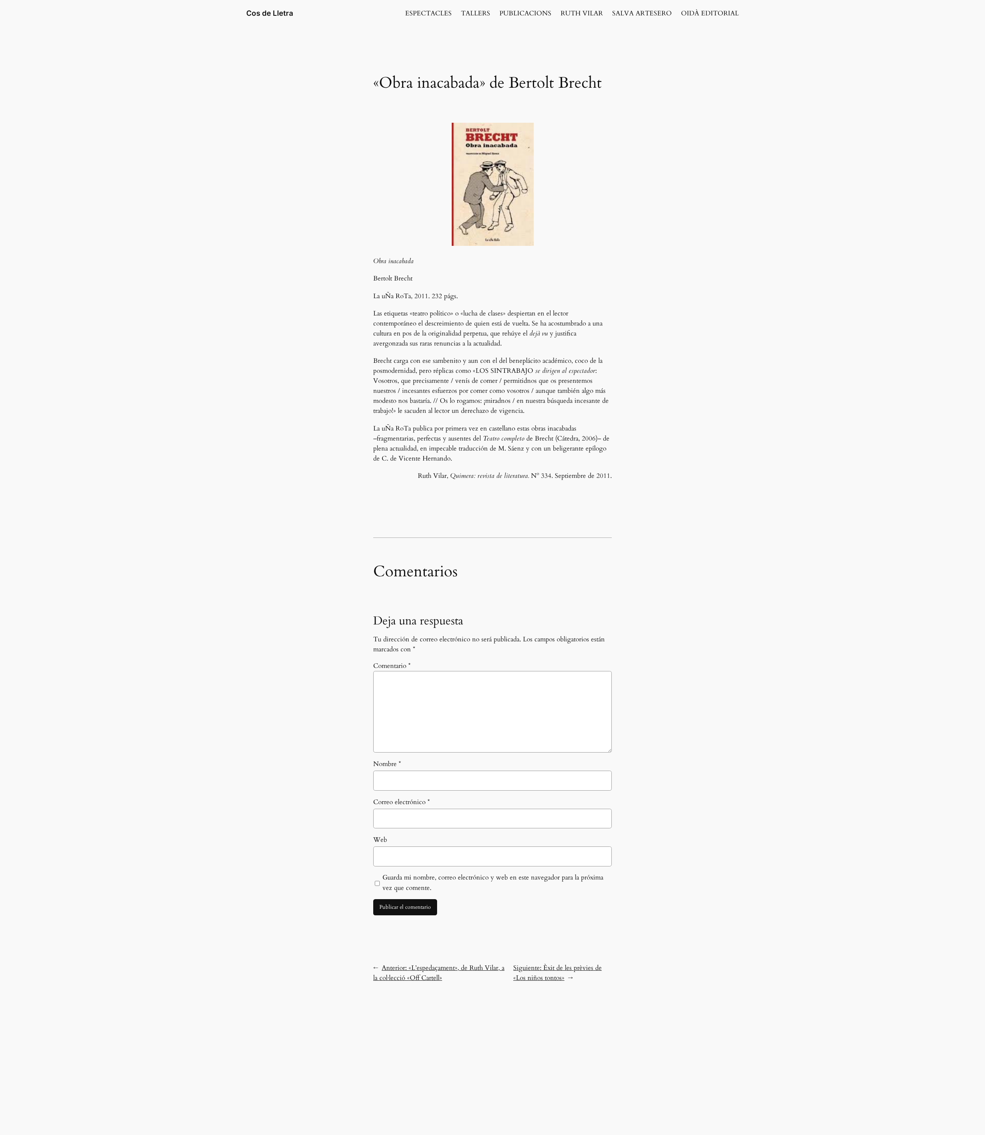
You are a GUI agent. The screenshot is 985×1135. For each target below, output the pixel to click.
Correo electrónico (401, 802)
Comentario (392, 665)
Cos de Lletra (269, 13)
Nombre (387, 763)
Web (380, 839)
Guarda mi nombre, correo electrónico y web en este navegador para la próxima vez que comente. (492, 882)
